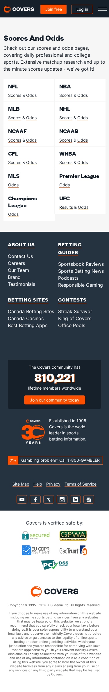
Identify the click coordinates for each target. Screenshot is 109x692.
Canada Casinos (26, 318)
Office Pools (71, 325)
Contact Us (20, 256)
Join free (53, 9)
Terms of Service (81, 483)
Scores (14, 95)
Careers (16, 263)
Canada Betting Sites (31, 311)
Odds (31, 95)
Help (37, 483)
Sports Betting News (81, 271)
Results (66, 207)
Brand (14, 277)
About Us (21, 244)
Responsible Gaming (80, 285)
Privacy (53, 483)
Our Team (18, 270)
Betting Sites (28, 299)
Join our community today (54, 399)
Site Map (20, 483)
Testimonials (21, 284)
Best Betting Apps (27, 325)
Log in (82, 9)
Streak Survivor (75, 311)
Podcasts (68, 278)
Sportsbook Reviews (81, 264)
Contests (72, 299)
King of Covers (74, 318)
